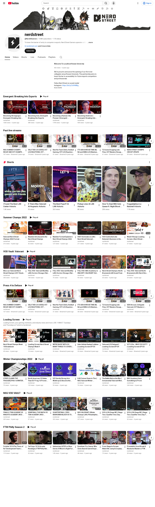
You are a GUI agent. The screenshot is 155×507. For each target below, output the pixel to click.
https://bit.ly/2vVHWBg (70, 85)
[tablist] (77, 57)
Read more (58, 88)
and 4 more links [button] (44, 46)
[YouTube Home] (13, 3)
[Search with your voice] (113, 3)
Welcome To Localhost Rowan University (69, 64)
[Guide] (4, 3)
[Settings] (138, 3)
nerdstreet (6, 120)
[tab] (7, 57)
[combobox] (72, 3)
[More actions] (26, 116)
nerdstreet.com (32, 46)
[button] (58, 88)
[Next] (151, 141)
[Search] (105, 3)
